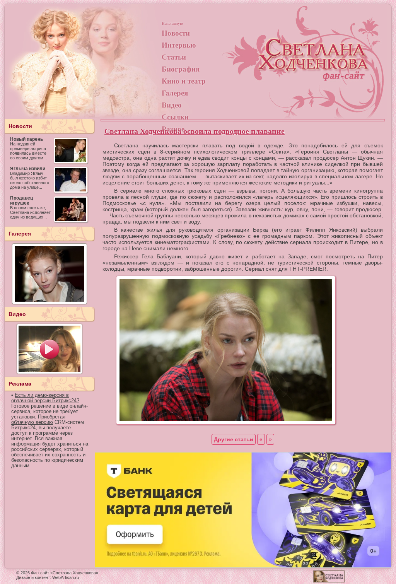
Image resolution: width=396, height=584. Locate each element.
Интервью (179, 44)
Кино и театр (184, 80)
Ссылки (175, 116)
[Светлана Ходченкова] (314, 64)
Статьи (174, 56)
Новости (176, 32)
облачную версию (32, 422)
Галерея (175, 92)
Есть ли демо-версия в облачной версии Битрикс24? (45, 398)
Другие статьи (233, 439)
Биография (181, 68)
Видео (172, 104)
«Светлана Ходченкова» (74, 572)
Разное (173, 128)
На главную (172, 23)
